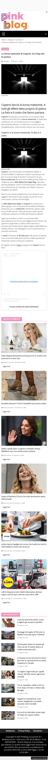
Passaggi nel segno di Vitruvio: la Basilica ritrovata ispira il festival (31, 633)
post (19, 245)
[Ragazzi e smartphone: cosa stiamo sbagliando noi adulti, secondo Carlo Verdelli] (8, 702)
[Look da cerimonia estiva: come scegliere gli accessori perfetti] (8, 622)
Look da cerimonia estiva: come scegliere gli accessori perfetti (30, 620)
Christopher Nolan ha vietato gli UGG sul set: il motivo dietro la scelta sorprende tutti (30, 647)
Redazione (10, 731)
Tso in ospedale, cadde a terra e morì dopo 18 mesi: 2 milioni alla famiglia (31, 688)
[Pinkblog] (14, 21)
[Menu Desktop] (3, 34)
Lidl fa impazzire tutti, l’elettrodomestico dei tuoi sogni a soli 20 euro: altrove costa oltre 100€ (21, 593)
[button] (46, 34)
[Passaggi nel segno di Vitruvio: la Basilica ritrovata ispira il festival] (8, 635)
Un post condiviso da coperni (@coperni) (24, 306)
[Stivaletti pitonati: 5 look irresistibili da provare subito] (24, 386)
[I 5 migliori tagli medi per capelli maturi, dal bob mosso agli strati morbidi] (8, 674)
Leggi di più (6, 366)
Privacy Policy (24, 731)
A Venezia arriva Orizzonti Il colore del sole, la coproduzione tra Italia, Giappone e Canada (31, 660)
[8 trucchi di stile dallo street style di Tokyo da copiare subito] (8, 715)
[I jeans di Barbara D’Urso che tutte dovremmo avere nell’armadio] (24, 479)
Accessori (5, 49)
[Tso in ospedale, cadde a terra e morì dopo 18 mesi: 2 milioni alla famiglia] (8, 688)
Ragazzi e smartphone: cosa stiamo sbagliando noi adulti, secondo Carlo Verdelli (29, 701)
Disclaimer (37, 731)
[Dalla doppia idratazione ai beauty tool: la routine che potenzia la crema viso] (24, 338)
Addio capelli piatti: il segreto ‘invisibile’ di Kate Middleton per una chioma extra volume (20, 450)
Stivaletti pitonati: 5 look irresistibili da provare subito (23, 403)
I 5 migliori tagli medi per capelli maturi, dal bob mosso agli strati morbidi (31, 674)
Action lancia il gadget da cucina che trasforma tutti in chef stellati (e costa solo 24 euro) (24, 545)
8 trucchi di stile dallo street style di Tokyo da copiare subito (31, 713)
